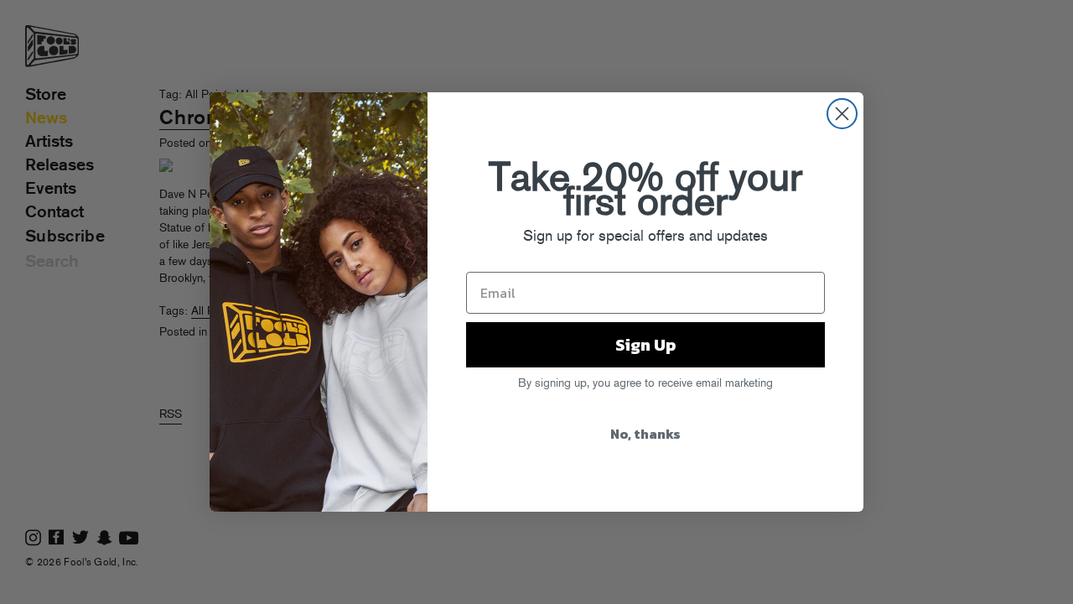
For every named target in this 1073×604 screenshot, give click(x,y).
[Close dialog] (842, 113)
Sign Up (645, 344)
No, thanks (645, 434)
